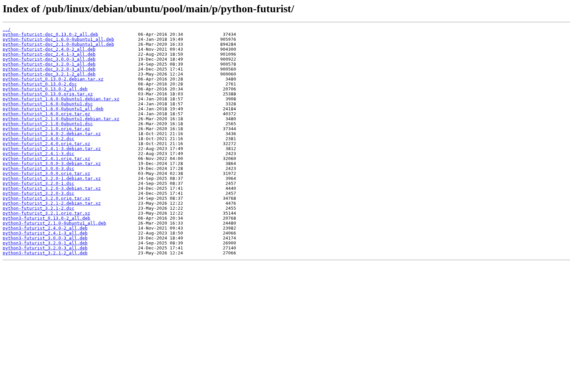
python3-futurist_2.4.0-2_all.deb (45, 228)
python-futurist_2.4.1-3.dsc (38, 153)
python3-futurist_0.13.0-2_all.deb (46, 218)
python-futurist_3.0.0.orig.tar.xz (46, 173)
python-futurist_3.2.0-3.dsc (38, 193)
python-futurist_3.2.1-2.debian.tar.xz (52, 203)
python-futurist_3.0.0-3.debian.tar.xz (52, 163)
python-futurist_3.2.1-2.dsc (38, 208)
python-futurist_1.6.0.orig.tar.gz (46, 113)
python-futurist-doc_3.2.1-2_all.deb (49, 74)
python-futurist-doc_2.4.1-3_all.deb (49, 54)
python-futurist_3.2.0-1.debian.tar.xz (52, 178)
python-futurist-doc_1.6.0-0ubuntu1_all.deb (58, 39)
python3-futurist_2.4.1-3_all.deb (45, 233)
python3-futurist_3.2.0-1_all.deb (45, 242)
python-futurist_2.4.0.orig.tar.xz (46, 143)
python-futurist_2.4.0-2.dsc (38, 138)
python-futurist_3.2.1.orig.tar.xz (46, 213)
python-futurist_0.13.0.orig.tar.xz (48, 93)
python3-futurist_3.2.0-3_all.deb (45, 247)
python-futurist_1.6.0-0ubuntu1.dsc (48, 103)
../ (7, 29)
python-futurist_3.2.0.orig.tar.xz (46, 198)
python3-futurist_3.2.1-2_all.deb (45, 252)
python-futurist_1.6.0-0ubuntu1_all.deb (53, 108)
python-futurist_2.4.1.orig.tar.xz (46, 158)
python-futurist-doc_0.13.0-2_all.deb (50, 34)
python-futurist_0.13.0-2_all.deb (45, 88)
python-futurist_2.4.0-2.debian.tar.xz (52, 133)
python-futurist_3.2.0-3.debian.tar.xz (52, 188)
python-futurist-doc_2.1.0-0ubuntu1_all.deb (58, 44)
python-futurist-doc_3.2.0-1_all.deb (49, 64)
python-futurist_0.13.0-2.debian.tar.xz (53, 79)
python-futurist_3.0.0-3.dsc (38, 168)
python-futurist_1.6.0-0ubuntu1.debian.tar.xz (61, 98)
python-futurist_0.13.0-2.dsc (40, 83)
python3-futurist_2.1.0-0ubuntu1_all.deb (54, 223)
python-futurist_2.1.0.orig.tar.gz (46, 128)
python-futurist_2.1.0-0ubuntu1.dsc (48, 123)
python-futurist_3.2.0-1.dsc (38, 183)
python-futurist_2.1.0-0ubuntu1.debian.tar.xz (61, 118)
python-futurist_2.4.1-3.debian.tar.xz (52, 148)
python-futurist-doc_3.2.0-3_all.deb (49, 69)
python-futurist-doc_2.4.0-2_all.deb (49, 49)
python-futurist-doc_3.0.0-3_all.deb (49, 59)
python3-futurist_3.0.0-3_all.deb (45, 238)
